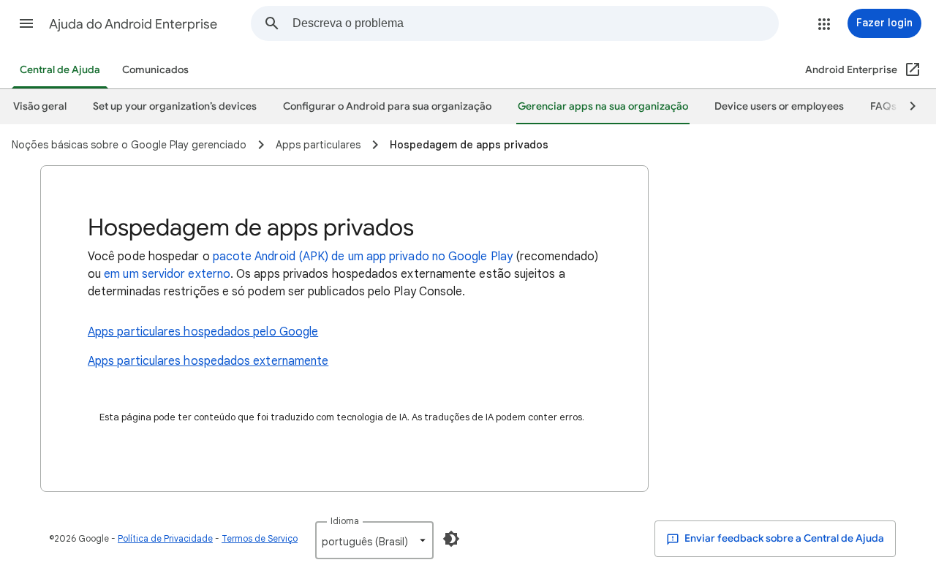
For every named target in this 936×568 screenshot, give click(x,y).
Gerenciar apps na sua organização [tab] (603, 106)
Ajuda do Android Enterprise (133, 24)
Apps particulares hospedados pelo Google (203, 332)
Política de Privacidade (165, 538)
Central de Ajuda (60, 70)
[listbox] (374, 540)
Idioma (345, 520)
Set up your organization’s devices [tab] (175, 106)
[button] (26, 23)
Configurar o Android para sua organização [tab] (387, 106)
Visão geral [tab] (40, 106)
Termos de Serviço (260, 538)
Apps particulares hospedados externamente (208, 361)
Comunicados (155, 70)
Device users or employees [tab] (779, 106)
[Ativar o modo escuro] (451, 538)
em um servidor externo (167, 274)
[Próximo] (906, 106)
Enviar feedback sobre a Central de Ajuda (783, 538)
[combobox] (535, 23)
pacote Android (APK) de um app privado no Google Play (363, 256)
